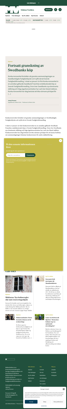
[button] (64, 389)
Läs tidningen (43, 378)
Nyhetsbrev (48, 9)
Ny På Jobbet (25, 15)
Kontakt (42, 369)
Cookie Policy (44, 405)
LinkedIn (53, 369)
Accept (31, 401)
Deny (44, 401)
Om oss (41, 372)
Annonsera (42, 381)
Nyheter (7, 15)
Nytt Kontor (34, 15)
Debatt (42, 15)
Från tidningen (16, 15)
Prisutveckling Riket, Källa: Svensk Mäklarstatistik (15, 22)
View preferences (58, 401)
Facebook (53, 372)
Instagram (54, 375)
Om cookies (43, 384)
